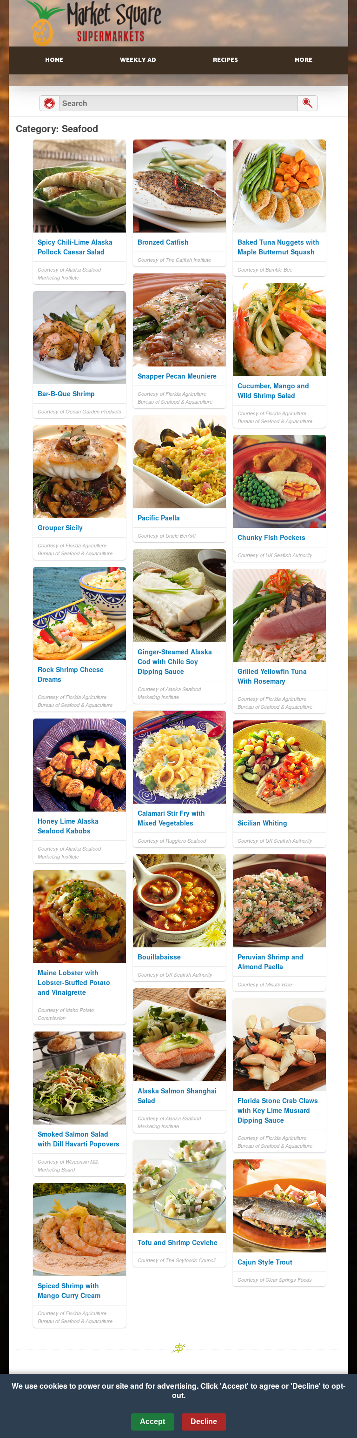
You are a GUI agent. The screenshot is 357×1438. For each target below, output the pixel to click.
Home (54, 60)
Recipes (225, 60)
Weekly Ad (138, 60)
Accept (152, 1421)
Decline (204, 1421)
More (303, 60)
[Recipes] (49, 103)
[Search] (308, 103)
